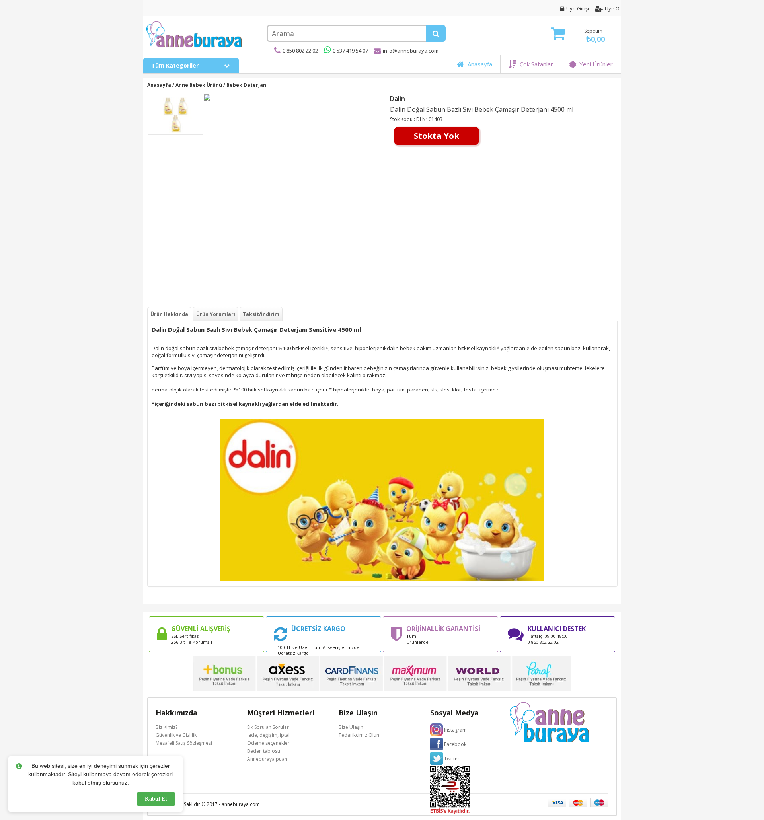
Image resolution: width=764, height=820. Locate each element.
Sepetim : (594, 35)
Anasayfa (478, 64)
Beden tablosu (263, 751)
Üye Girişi (577, 8)
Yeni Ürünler (594, 64)
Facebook (455, 744)
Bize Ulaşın (351, 727)
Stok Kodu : (403, 119)
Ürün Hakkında (169, 314)
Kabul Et (156, 799)
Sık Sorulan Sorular (268, 727)
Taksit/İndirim (261, 314)
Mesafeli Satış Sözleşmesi (184, 743)
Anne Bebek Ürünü (198, 85)
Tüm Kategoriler (175, 65)
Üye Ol (613, 8)
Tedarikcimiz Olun (359, 735)
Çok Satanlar (534, 64)
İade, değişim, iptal (268, 735)
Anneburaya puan (267, 759)
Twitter (452, 758)
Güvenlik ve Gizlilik (176, 735)
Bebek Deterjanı (247, 85)
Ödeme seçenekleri (269, 743)
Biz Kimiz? (166, 727)
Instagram (455, 730)
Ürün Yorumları (215, 314)
